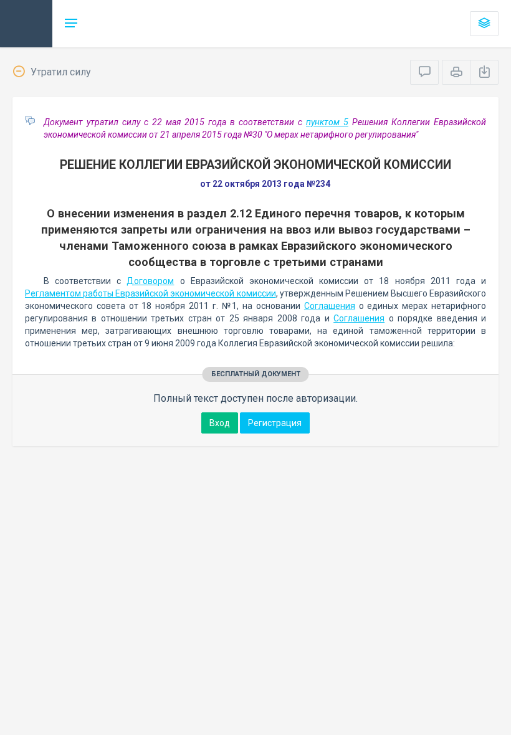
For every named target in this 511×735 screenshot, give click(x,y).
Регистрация (275, 423)
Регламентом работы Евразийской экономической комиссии (150, 293)
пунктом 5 (327, 122)
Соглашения (329, 306)
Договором (150, 281)
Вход (219, 423)
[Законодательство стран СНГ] (26, 23)
